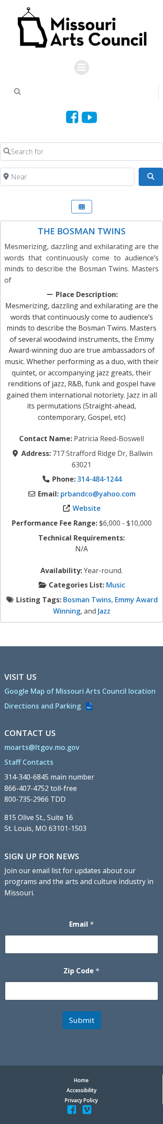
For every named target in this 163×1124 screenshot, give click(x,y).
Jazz (104, 611)
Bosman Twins (87, 599)
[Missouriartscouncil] (73, 117)
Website (87, 508)
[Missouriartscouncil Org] (81, 27)
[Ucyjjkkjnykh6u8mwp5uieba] (89, 117)
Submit (81, 1020)
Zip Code (81, 971)
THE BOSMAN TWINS (82, 231)
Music (115, 585)
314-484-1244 (99, 479)
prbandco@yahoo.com (98, 494)
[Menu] (81, 67)
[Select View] (81, 206)
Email (81, 924)
